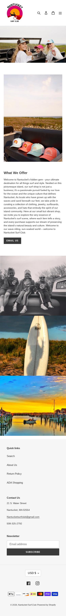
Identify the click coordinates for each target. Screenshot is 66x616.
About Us (12, 465)
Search (11, 456)
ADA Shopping (15, 482)
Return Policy (14, 473)
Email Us (12, 240)
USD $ (32, 573)
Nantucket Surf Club (27, 605)
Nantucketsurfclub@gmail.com (23, 516)
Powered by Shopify (46, 605)
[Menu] (60, 12)
